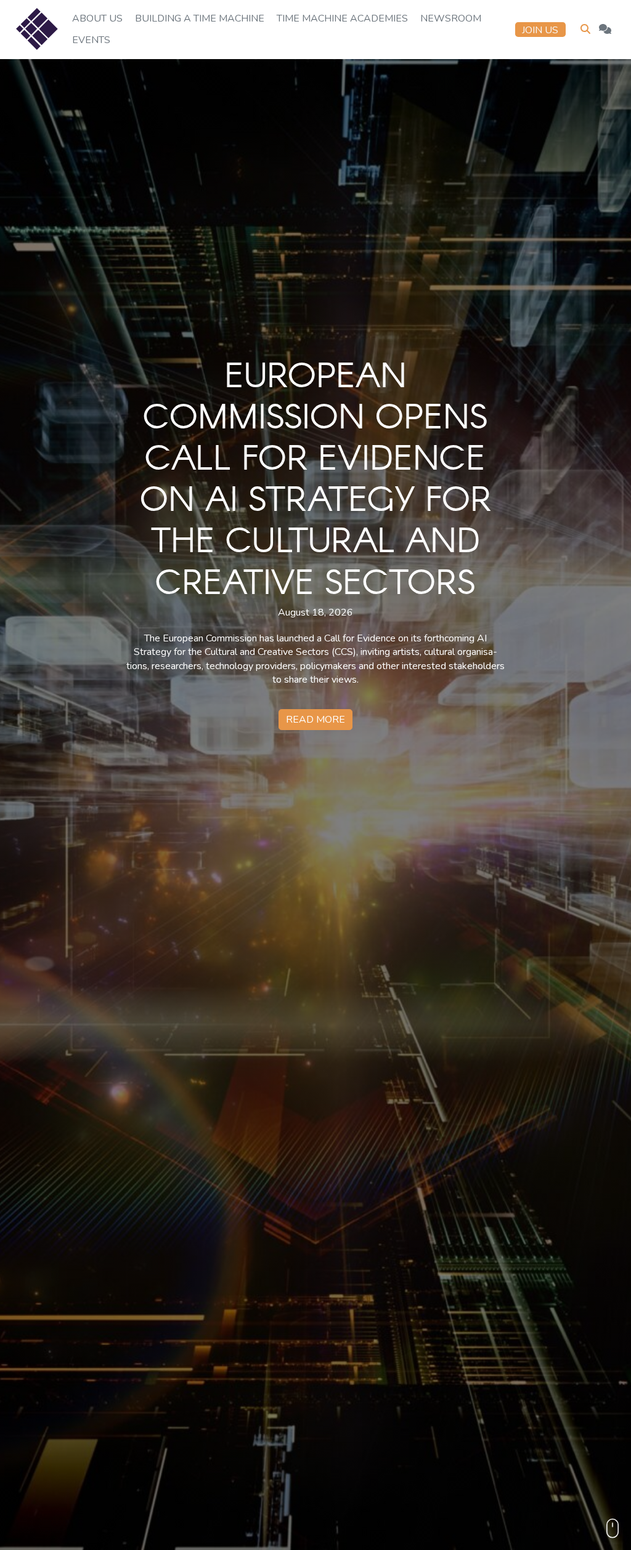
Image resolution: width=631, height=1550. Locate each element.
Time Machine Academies (342, 18)
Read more (315, 719)
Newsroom (450, 18)
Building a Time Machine (199, 18)
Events (91, 40)
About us (97, 18)
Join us (540, 30)
